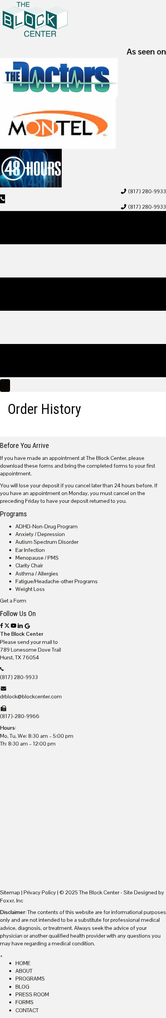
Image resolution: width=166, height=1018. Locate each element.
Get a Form (13, 600)
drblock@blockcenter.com (31, 696)
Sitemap (10, 892)
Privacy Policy (40, 892)
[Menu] (5, 385)
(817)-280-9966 (19, 716)
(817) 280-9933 (147, 191)
